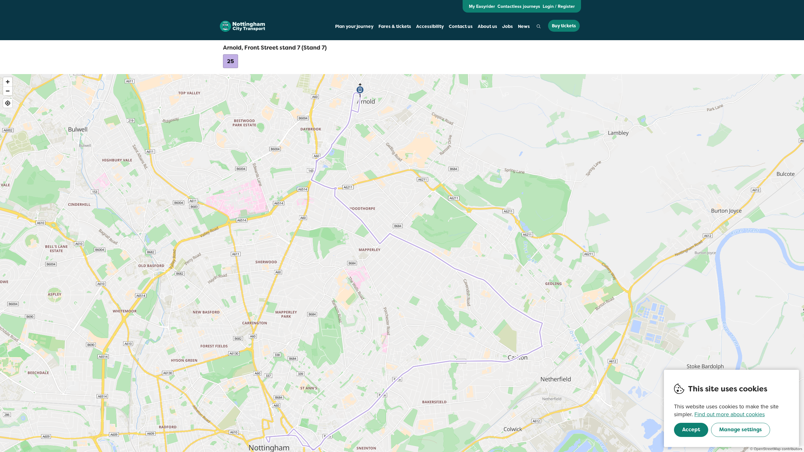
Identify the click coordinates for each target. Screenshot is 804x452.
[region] (402, 263)
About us (487, 26)
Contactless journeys (518, 6)
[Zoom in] (7, 81)
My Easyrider (482, 6)
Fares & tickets (394, 26)
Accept (691, 429)
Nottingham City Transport (242, 26)
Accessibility (430, 26)
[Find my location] (7, 103)
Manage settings (740, 429)
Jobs (507, 26)
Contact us (461, 26)
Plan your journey (354, 26)
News (524, 26)
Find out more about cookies (729, 414)
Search (538, 26)
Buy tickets (564, 26)
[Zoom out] (7, 90)
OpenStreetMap (767, 448)
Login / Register (559, 6)
